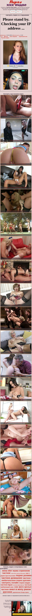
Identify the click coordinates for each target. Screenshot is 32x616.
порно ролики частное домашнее (16, 576)
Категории (13, 11)
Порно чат (19, 11)
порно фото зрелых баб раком (18, 573)
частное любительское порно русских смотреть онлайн (16, 580)
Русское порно (5, 37)
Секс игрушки (13, 36)
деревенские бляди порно (21, 592)
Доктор (6, 36)
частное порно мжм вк (18, 585)
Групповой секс (23, 36)
